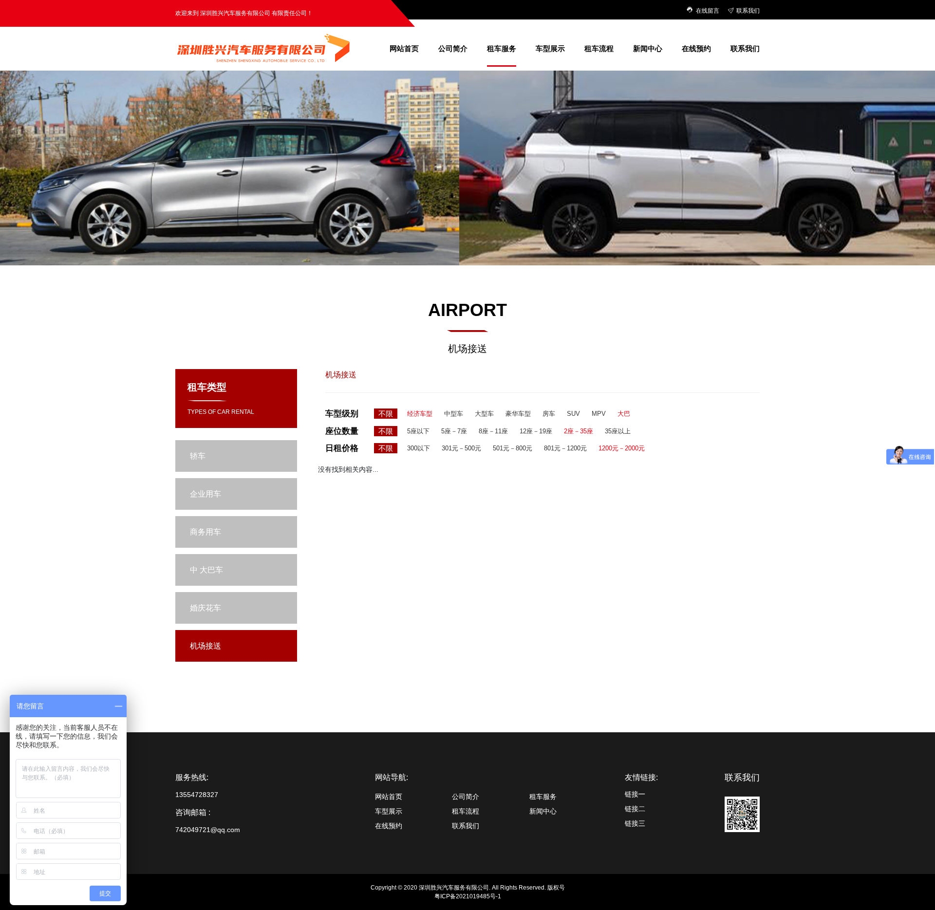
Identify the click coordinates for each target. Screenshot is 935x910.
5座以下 (418, 431)
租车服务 (501, 48)
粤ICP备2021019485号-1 (467, 896)
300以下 (418, 448)
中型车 (453, 413)
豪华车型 (518, 413)
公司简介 (453, 48)
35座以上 (618, 431)
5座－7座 (454, 431)
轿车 (501, 78)
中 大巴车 (501, 131)
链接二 (635, 809)
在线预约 (696, 48)
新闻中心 (647, 48)
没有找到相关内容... (348, 469)
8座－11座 (493, 431)
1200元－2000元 (621, 448)
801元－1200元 (565, 448)
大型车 (484, 413)
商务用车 (501, 113)
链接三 (635, 823)
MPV (599, 413)
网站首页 (404, 48)
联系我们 (748, 10)
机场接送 (501, 166)
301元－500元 (461, 448)
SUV (573, 413)
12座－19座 (536, 431)
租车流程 (599, 48)
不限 (385, 413)
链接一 (635, 794)
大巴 (623, 413)
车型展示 (550, 48)
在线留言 (708, 10)
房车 (548, 413)
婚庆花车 (501, 148)
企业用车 (501, 96)
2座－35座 (578, 431)
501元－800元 (512, 448)
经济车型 (419, 413)
